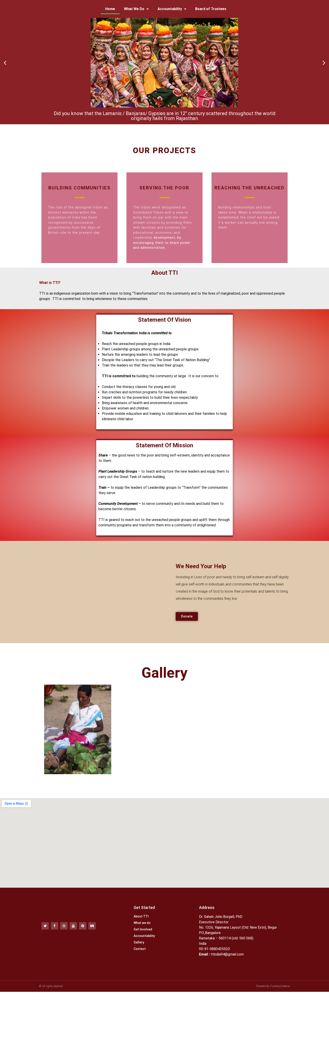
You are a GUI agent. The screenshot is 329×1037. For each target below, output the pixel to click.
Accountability (170, 9)
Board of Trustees (210, 9)
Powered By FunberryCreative (273, 986)
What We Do (134, 9)
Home (110, 9)
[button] (5, 63)
